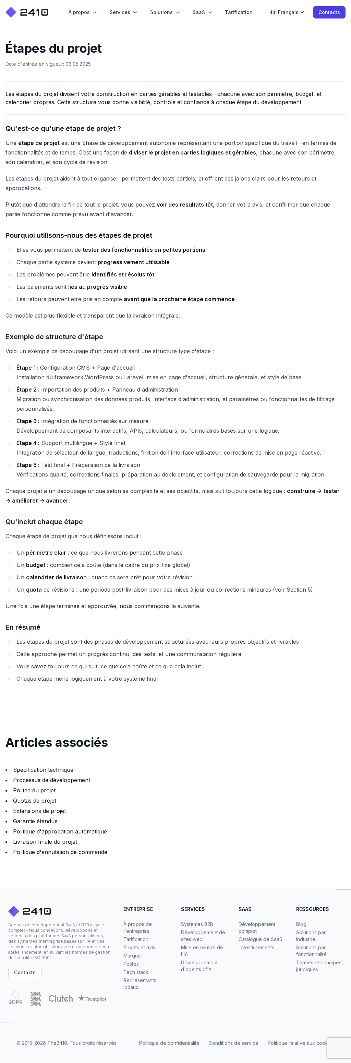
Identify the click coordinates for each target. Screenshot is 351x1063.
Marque (132, 956)
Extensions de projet (39, 810)
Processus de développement (51, 780)
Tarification (135, 939)
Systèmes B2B (197, 924)
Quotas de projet (34, 800)
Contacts (329, 12)
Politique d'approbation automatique (60, 831)
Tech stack (135, 972)
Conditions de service (233, 1043)
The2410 (57, 1043)
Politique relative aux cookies (301, 1043)
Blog (301, 924)
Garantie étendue (35, 821)
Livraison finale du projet (45, 841)
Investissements (256, 947)
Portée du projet (34, 790)
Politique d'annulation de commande (60, 852)
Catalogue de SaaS (260, 939)
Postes (131, 964)
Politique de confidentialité (169, 1043)
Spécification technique (43, 769)
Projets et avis (139, 947)
